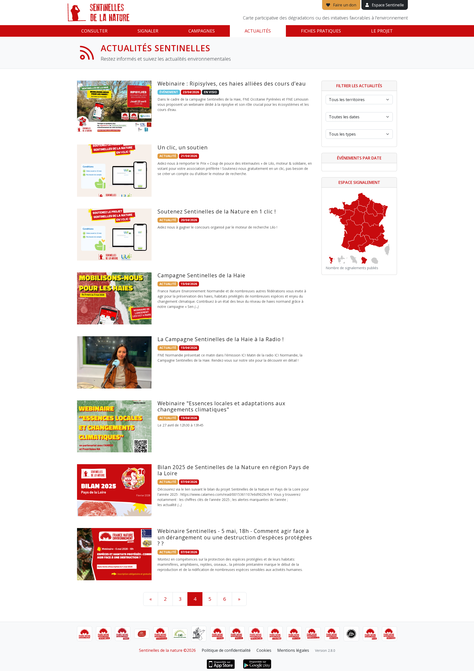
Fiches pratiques (321, 31)
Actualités (258, 31)
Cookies (264, 650)
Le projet (382, 31)
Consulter (94, 31)
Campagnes (201, 31)
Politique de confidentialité (226, 650)
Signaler (148, 31)
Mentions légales (293, 650)
